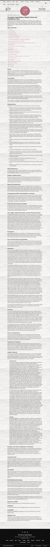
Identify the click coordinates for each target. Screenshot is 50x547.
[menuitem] (4, 1)
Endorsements (12, 44)
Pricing (22, 1)
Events (17, 4)
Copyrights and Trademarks (14, 52)
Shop (13, 1)
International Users (12, 57)
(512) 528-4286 (8, 8)
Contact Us (37, 1)
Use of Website (12, 31)
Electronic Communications (14, 37)
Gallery (27, 1)
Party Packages (10, 4)
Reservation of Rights (13, 62)
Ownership (11, 49)
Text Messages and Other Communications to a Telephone (19, 39)
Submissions (11, 47)
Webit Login (45, 545)
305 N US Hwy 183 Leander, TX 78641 (42, 9)
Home (4, 1)
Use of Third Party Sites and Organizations (17, 46)
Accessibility (11, 66)
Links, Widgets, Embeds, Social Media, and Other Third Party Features (22, 42)
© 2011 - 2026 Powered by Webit (8, 545)
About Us (9, 1)
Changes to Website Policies (14, 36)
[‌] (6, 9)
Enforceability (11, 59)
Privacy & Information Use (14, 51)
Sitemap (32, 545)
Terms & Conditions (38, 545)
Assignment (11, 64)
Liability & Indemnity (13, 54)
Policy (4, 4)
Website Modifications (13, 34)
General (10, 29)
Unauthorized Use (12, 32)
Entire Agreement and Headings (15, 61)
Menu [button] (17, 1)
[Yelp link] (27, 532)
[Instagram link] (25, 532)
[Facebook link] (22, 532)
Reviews (32, 1)
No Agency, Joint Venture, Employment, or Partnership (19, 56)
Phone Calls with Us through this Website (16, 41)
